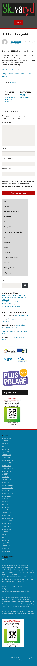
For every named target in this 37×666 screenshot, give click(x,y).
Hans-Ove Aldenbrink (8, 331)
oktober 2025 (6, 466)
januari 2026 (6, 457)
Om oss (6, 263)
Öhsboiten (13, 82)
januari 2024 (6, 515)
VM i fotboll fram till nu (21, 315)
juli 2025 (5, 474)
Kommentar (7, 122)
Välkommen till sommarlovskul (11, 306)
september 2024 (7, 493)
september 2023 (7, 526)
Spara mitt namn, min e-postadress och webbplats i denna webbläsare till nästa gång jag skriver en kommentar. (18, 184)
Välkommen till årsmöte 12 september (10, 99)
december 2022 (7, 551)
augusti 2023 (6, 529)
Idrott (5, 237)
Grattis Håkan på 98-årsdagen (11, 302)
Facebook (7, 222)
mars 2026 (5, 452)
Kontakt (6, 247)
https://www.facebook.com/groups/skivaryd (16, 591)
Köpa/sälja (7, 252)
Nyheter (17, 44)
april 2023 (5, 540)
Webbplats (6, 169)
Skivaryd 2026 (9, 268)
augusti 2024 (6, 496)
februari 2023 (6, 546)
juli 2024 (5, 499)
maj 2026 (5, 446)
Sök (3, 281)
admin (4, 319)
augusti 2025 (6, 471)
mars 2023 (5, 543)
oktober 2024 (6, 490)
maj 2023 (5, 537)
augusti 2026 (6, 438)
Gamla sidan (8, 227)
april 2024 (5, 507)
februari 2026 (6, 455)
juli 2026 (5, 441)
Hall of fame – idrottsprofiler (13, 232)
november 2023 (7, 521)
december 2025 (7, 460)
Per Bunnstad (16, 42)
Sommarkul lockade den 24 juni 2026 (13, 295)
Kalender (7, 242)
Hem (5, 201)
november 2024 (7, 488)
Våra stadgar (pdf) (12, 574)
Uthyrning (7, 273)
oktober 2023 (6, 524)
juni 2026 (5, 444)
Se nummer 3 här (9, 69)
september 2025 (7, 468)
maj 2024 (5, 504)
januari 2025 (6, 482)
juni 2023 (5, 535)
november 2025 (7, 463)
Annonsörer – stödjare (11, 211)
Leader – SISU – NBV (11, 258)
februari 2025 (6, 479)
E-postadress (8, 159)
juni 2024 (5, 501)
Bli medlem (7, 217)
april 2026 (5, 449)
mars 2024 (5, 510)
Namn (4, 149)
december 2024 (7, 485)
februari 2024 (6, 512)
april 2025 (5, 477)
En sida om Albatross (8, 304)
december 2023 (7, 518)
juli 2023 (5, 532)
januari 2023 (6, 548)
